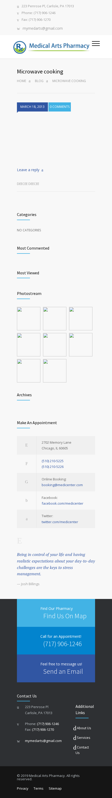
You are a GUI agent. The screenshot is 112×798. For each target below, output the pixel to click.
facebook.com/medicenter (62, 503)
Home (21, 81)
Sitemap (55, 788)
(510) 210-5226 (53, 466)
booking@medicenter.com (62, 484)
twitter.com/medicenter (60, 521)
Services (83, 737)
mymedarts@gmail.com (43, 29)
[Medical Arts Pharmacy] (51, 47)
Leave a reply (28, 169)
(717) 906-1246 (62, 643)
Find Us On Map (64, 615)
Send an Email (63, 671)
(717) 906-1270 (43, 729)
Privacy (22, 788)
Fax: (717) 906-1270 (36, 20)
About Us (84, 728)
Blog (39, 81)
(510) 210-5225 (53, 461)
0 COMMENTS (60, 106)
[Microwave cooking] (56, 138)
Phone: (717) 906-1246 (38, 13)
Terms (38, 788)
